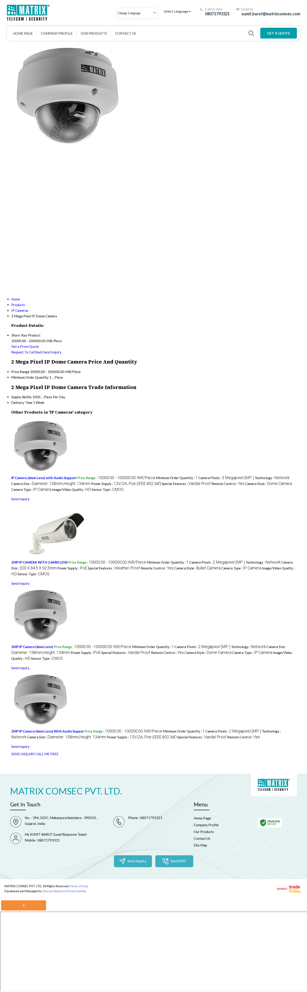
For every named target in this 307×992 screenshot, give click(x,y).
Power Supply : (126, 484)
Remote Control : (227, 484)
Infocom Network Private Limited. (64, 891)
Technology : (272, 478)
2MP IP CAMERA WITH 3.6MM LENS (39, 562)
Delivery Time (21, 402)
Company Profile (57, 33)
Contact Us (125, 33)
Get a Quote (278, 33)
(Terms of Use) (78, 886)
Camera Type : (31, 489)
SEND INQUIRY (23, 754)
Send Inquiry (52, 352)
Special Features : (186, 484)
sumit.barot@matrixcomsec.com (270, 13)
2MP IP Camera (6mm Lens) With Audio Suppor (47, 731)
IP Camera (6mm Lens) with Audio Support (44, 478)
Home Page (23, 33)
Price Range (20, 372)
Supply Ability (21, 397)
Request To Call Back (26, 352)
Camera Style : (268, 484)
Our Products (94, 33)
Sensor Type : (108, 489)
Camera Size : (50, 484)
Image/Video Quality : (71, 489)
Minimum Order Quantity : (177, 478)
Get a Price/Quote (25, 346)
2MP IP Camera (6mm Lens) (32, 647)
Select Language (176, 11)
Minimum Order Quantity (30, 377)
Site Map (200, 845)
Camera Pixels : (226, 478)
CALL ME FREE (47, 754)
